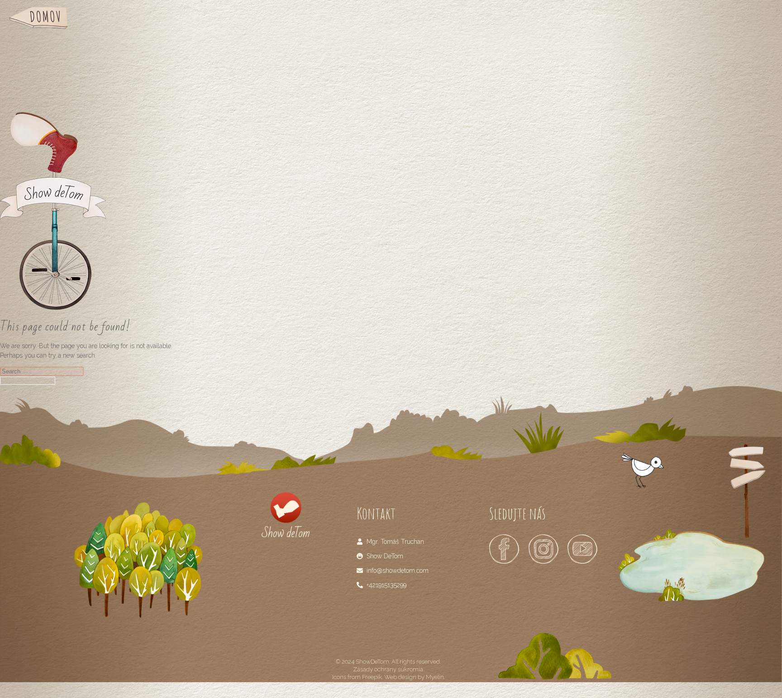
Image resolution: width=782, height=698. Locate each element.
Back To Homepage (27, 380)
